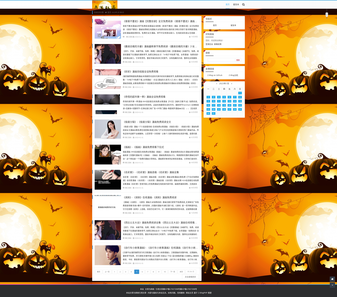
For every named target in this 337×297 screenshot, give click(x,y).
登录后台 (209, 44)
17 (213, 105)
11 (219, 101)
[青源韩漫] (104, 8)
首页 (228, 4)
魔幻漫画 (129, 37)
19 (224, 105)
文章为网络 (149, 289)
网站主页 (189, 292)
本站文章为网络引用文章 (136, 292)
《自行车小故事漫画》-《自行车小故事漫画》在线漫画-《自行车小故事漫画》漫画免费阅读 (171, 247)
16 (208, 105)
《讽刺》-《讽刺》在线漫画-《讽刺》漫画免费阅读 (150, 197)
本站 (142, 289)
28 (235, 109)
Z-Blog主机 (233, 75)
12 (224, 101)
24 (213, 109)
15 (240, 101)
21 (235, 105)
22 (240, 105)
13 (229, 101)
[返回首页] (332, 279)
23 (208, 109)
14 (235, 101)
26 (224, 109)
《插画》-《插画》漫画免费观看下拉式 (143, 147)
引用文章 (159, 289)
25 (219, 109)
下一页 (172, 272)
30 (208, 113)
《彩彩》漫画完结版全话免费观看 (140, 71)
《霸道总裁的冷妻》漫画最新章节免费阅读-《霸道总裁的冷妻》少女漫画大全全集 (166, 46)
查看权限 (217, 44)
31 (213, 113)
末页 (181, 272)
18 (219, 105)
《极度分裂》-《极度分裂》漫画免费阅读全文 (147, 121)
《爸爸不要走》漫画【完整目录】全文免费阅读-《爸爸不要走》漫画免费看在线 (165, 21)
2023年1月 (224, 83)
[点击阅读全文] (124, 37)
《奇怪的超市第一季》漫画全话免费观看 (144, 96)
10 (165, 272)
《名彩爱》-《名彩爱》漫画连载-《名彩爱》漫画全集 (151, 172)
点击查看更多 (190, 277)
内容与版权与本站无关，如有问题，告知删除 (166, 292)
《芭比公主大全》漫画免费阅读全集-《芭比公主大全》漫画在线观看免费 (161, 222)
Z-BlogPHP (202, 292)
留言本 (236, 4)
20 (229, 105)
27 (229, 109)
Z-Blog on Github (214, 75)
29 (240, 109)
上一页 (107, 272)
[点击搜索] (243, 4)
